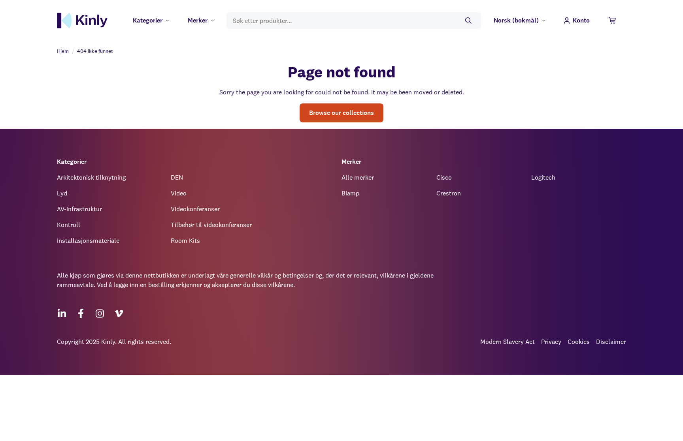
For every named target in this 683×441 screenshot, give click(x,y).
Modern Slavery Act (507, 342)
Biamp (350, 193)
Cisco (444, 177)
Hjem (63, 51)
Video (179, 193)
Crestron (448, 193)
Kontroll (68, 225)
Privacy (551, 342)
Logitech (543, 177)
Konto (581, 20)
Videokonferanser (195, 209)
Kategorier (147, 20)
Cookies (579, 342)
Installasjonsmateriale (88, 240)
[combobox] (353, 20)
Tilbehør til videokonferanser (211, 225)
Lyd (62, 193)
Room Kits (185, 240)
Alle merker (358, 177)
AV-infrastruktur (79, 209)
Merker (198, 20)
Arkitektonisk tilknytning (91, 177)
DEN (177, 177)
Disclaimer (611, 342)
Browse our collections (341, 113)
